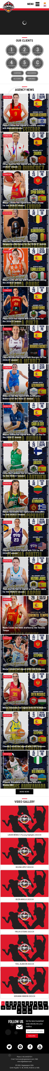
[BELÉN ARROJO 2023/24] (24, 883)
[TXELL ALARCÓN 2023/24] (24, 948)
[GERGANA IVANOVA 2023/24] (24, 980)
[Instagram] (20, 1046)
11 (45, 1003)
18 (35, 1008)
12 (3, 1008)
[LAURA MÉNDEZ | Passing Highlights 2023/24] (24, 819)
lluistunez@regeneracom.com (24, 1059)
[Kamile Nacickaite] (24, 22)
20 (46, 1008)
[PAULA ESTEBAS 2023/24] (24, 915)
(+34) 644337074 (26, 1057)
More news (24, 792)
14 (14, 1008)
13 (8, 1008)
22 (24, 1012)
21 (19, 1012)
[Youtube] (39, 1046)
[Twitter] (9, 1046)
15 (19, 1008)
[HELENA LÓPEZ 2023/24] (24, 851)
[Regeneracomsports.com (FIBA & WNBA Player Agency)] (8, 7)
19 (40, 1008)
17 (30, 1008)
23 (30, 1012)
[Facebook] (30, 1046)
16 (24, 1008)
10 (40, 1003)
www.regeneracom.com (24, 1061)
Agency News (24, 90)
